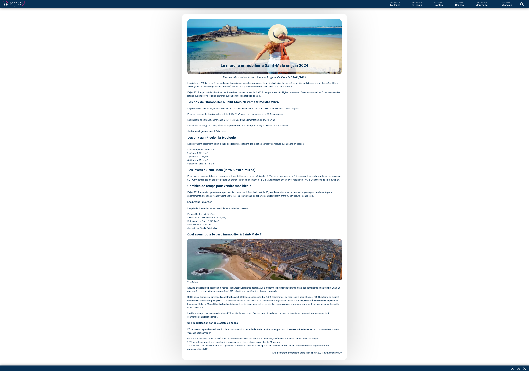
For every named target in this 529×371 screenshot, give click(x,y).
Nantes (438, 3)
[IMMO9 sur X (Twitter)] (512, 368)
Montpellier (481, 3)
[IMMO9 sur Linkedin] (525, 368)
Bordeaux (417, 3)
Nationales (506, 3)
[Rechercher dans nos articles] (521, 4)
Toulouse (395, 3)
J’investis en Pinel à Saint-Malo (202, 228)
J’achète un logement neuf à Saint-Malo (206, 131)
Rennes (459, 3)
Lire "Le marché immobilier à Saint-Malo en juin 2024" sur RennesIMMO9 (307, 352)
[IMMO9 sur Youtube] (518, 368)
